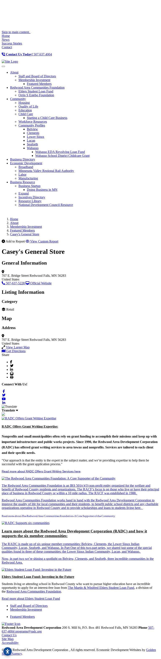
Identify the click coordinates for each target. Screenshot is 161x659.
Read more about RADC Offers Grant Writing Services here (41, 471)
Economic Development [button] (26, 163)
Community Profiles (31, 125)
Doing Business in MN (42, 189)
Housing (24, 102)
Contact (7, 47)
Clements (33, 133)
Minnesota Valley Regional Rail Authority (46, 171)
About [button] (14, 72)
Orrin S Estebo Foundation (36, 95)
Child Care (25, 114)
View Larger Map (18, 347)
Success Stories (12, 43)
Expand (23, 193)
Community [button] (18, 99)
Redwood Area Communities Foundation (33, 591)
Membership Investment (34, 80)
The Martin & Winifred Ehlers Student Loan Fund (101, 587)
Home (6, 36)
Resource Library (30, 201)
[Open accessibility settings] (7, 651)
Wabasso (33, 148)
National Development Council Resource (45, 205)
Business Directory (22, 159)
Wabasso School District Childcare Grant (62, 155)
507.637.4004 (29, 54)
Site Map (8, 639)
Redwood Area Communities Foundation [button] (37, 87)
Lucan (31, 140)
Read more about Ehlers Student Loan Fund (31, 598)
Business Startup (29, 186)
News (5, 39)
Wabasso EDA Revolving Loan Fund (60, 152)
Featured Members (39, 84)
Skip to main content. (16, 32)
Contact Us (9, 635)
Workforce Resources (32, 121)
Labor (22, 174)
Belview (32, 129)
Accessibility (10, 643)
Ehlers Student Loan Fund (35, 91)
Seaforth (32, 144)
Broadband (25, 167)
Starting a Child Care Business (47, 118)
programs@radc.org (28, 631)
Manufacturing (28, 178)
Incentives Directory (31, 197)
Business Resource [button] (22, 182)
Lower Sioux (35, 136)
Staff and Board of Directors (37, 76)
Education (25, 110)
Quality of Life (28, 106)
